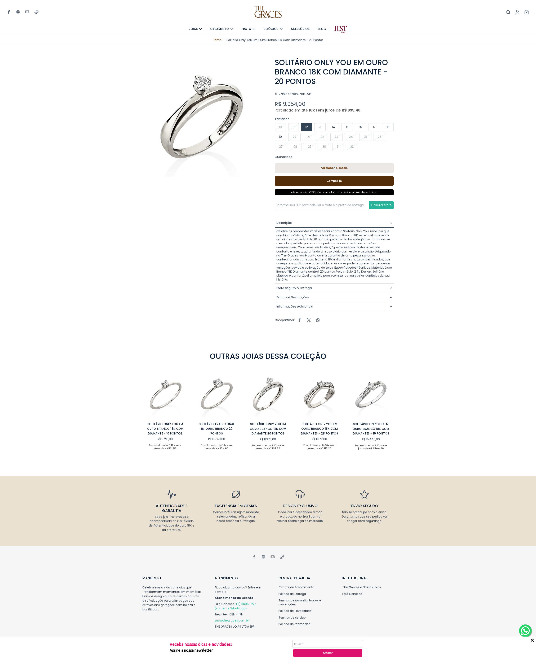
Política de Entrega (292, 594)
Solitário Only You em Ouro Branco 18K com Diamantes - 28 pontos (319, 429)
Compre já (334, 181)
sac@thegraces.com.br (232, 620)
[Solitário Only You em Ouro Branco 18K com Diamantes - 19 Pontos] (371, 394)
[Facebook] (8, 12)
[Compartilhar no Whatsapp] (318, 320)
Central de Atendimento (296, 587)
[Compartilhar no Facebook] (299, 320)
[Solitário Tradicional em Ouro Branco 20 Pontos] (217, 394)
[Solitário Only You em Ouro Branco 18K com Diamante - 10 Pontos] (165, 394)
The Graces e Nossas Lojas (361, 587)
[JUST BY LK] (340, 30)
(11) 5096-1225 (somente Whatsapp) (235, 606)
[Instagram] (18, 12)
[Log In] (517, 12)
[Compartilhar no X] (308, 320)
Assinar (328, 653)
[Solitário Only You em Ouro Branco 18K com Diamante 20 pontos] (268, 394)
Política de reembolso (294, 624)
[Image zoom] (201, 117)
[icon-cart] (526, 12)
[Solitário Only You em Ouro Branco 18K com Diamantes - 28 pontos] (319, 394)
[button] (334, 168)
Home (217, 40)
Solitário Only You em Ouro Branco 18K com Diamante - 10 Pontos (165, 429)
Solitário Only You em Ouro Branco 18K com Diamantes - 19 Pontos (371, 429)
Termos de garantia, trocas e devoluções (299, 602)
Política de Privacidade (295, 611)
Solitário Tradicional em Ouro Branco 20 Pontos (216, 429)
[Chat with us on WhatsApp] (525, 630)
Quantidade (283, 157)
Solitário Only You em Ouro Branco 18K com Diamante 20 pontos (268, 429)
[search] (508, 12)
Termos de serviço (292, 618)
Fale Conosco (352, 594)
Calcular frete (381, 205)
